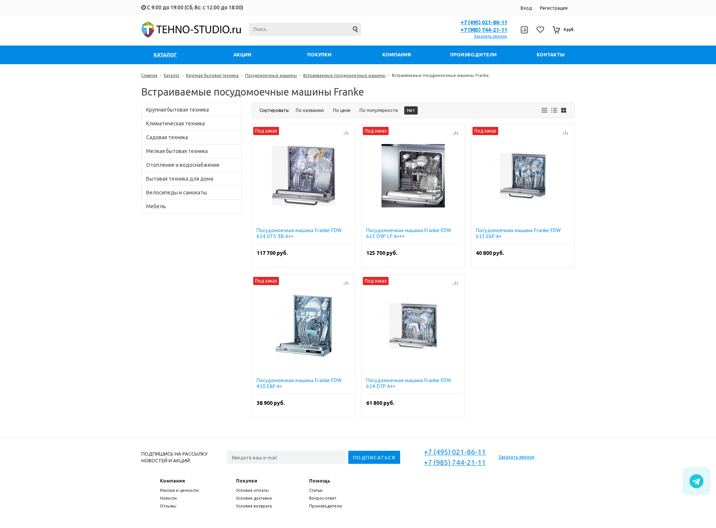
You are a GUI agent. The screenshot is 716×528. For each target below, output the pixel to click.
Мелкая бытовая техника (177, 151)
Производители (325, 506)
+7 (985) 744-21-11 (484, 30)
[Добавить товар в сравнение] (346, 133)
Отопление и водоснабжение (183, 165)
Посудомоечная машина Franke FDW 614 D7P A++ (408, 383)
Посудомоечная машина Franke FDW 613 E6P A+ (518, 233)
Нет (411, 110)
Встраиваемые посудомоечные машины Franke (440, 75)
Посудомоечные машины (271, 75)
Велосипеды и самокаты (176, 193)
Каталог (172, 75)
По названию (310, 110)
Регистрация (554, 8)
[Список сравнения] (524, 30)
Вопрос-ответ (322, 498)
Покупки (246, 480)
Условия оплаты (252, 490)
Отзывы (168, 506)
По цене (342, 110)
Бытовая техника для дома (179, 179)
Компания (172, 480)
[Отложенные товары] (540, 29)
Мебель (156, 206)
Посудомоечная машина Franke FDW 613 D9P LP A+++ (408, 233)
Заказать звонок (490, 36)
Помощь (319, 480)
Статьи (316, 490)
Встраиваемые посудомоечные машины (344, 75)
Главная (149, 75)
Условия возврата (254, 506)
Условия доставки (254, 498)
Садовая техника (167, 137)
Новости (168, 498)
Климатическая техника (175, 123)
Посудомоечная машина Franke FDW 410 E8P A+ (299, 383)
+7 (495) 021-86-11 (484, 22)
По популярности (378, 110)
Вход (526, 8)
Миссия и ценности (179, 490)
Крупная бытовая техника (212, 75)
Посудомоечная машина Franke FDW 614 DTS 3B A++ (299, 233)
